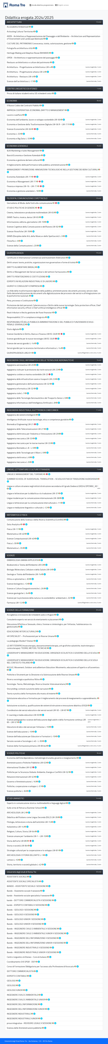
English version (63, 5)
